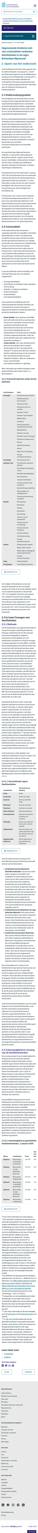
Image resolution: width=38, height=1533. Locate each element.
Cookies (3, 1485)
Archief (3, 1494)
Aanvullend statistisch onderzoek (12, 1405)
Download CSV (12, 572)
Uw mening (31, 1531)
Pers (2, 1455)
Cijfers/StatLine (6, 1393)
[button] (19, 36)
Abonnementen (6, 1497)
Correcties (4, 1469)
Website (4, 1479)
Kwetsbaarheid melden (9, 1491)
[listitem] (2, 1365)
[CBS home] (10, 4)
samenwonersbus (26, 1314)
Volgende (30, 1372)
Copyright (4, 1482)
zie (31, 1217)
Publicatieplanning (7, 1512)
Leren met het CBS (7, 1466)
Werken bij (4, 1463)
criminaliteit (8, 1354)
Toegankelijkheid (6, 1488)
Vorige (8, 1372)
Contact (3, 1452)
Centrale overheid (7, 1430)
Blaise (3, 1417)
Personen (4, 1436)
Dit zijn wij (4, 1457)
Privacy (3, 1439)
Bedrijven (4, 1427)
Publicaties (4, 1411)
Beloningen (5, 1442)
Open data (4, 1399)
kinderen (7, 1357)
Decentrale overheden (8, 1433)
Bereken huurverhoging (9, 1396)
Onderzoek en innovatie (9, 1460)
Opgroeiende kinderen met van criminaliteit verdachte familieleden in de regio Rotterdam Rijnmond (18, 21)
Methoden (4, 1414)
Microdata (4, 1402)
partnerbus (12, 1314)
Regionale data (6, 1408)
